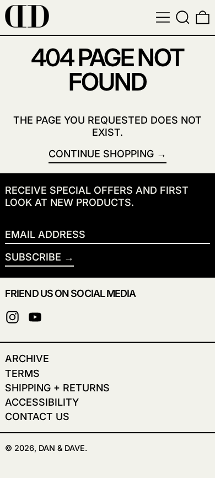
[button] (182, 17)
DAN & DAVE (62, 448)
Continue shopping (101, 154)
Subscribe (33, 257)
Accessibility (42, 402)
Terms (22, 373)
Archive (27, 358)
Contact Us (37, 416)
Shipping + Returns (57, 388)
